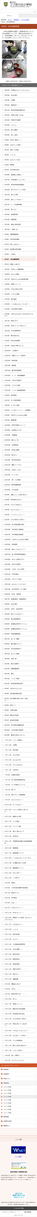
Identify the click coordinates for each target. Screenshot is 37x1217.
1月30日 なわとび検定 (11, 274)
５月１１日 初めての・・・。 (14, 974)
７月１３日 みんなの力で (12, 760)
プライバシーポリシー (9, 1212)
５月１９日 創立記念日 (12, 954)
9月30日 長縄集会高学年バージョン (16, 624)
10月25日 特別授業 (10, 544)
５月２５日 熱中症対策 (12, 934)
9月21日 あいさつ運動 (11, 654)
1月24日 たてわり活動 (11, 294)
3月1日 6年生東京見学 (11, 170)
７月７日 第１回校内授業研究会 (14, 780)
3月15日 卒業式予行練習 (12, 120)
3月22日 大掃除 (9, 100)
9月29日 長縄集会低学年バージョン (16, 629)
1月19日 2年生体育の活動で (13, 309)
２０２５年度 (7, 1087)
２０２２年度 (25, 19)
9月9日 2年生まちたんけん (13, 688)
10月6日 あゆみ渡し (11, 604)
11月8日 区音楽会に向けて (13, 499)
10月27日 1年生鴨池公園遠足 (14, 534)
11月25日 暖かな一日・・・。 (14, 440)
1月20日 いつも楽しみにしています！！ (17, 304)
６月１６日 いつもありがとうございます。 (18, 858)
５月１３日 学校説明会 (12, 964)
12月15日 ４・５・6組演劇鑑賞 (14, 375)
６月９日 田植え (9, 883)
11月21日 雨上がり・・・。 (13, 455)
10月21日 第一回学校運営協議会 (15, 554)
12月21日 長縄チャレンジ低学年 (15, 355)
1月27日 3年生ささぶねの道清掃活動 (16, 279)
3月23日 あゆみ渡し (11, 95)
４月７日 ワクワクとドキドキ (14, 1060)
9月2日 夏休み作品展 (11, 715)
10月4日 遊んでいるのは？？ (13, 614)
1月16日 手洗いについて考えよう (15, 326)
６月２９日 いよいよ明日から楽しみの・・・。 (16, 810)
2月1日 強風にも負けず (12, 264)
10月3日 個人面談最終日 (12, 619)
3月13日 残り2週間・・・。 (13, 130)
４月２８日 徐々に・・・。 (13, 999)
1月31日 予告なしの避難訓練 (13, 269)
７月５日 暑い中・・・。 (12, 789)
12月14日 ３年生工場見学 (12, 380)
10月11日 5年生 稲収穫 (12, 594)
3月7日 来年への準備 (11, 150)
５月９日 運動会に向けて (12, 984)
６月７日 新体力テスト (12, 893)
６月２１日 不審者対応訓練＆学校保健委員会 (18, 842)
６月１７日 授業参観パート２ (14, 853)
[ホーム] (18, 4)
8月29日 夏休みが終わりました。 (15, 735)
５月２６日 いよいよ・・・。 (14, 929)
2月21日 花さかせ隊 (11, 194)
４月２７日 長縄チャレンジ (13, 1004)
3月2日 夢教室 (9, 165)
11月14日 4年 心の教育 (12, 480)
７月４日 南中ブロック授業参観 (14, 795)
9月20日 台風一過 (10, 658)
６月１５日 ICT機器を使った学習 (15, 863)
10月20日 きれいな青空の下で (14, 559)
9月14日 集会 (9, 673)
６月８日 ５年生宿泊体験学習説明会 (16, 888)
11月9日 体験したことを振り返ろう (15, 494)
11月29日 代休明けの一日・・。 (14, 430)
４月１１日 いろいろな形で (13, 1050)
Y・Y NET (18, 1156)
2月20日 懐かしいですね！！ (13, 199)
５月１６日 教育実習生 (12, 959)
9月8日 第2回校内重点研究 (13, 693)
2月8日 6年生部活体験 (11, 239)
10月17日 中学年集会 (11, 574)
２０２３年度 (7, 1093)
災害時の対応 (7, 1121)
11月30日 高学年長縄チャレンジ (14, 425)
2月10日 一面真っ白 (11, 229)
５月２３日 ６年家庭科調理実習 (14, 944)
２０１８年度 (7, 1109)
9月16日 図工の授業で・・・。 (14, 664)
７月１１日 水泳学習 (11, 770)
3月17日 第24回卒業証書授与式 (14, 110)
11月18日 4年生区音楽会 (12, 460)
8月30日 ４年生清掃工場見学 (13, 730)
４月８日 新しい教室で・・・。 (14, 1055)
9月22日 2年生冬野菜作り (12, 649)
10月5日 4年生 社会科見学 (14, 609)
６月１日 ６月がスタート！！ (14, 907)
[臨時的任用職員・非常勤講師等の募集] (18, 1168)
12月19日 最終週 (10, 365)
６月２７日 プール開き (12, 821)
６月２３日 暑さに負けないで (14, 831)
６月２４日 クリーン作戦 (12, 826)
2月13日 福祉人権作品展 (12, 224)
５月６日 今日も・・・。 (12, 989)
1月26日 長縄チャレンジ (12, 284)
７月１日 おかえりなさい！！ (14, 799)
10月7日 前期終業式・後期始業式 (15, 599)
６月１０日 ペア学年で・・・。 (14, 878)
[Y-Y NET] (18, 1153)
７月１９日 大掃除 (10, 745)
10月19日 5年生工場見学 (12, 564)
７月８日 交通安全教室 (12, 775)
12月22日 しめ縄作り (11, 350)
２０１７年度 (7, 1113)
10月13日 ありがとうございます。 (15, 584)
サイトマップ (18, 1215)
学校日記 (16, 19)
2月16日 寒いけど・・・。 (13, 209)
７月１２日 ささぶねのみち (13, 765)
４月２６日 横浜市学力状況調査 (14, 1009)
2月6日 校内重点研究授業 (12, 249)
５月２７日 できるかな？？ (13, 924)
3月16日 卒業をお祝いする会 (13, 115)
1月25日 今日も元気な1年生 (13, 289)
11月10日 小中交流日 (11, 490)
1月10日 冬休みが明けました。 (14, 345)
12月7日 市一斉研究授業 (12, 400)
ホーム (9, 15)
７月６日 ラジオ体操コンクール (14, 785)
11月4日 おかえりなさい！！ (13, 509)
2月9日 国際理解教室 (11, 234)
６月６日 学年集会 (10, 898)
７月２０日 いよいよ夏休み (13, 740)
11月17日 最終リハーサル (12, 465)
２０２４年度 (7, 1090)
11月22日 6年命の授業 (11, 450)
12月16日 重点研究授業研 (12, 370)
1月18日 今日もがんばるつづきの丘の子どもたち (18, 315)
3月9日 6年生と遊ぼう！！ (13, 140)
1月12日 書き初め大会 (11, 335)
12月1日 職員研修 (10, 420)
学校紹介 (6, 1069)
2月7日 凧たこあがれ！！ (12, 244)
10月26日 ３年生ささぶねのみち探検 (16, 539)
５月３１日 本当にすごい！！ (14, 912)
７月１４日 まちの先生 (12, 755)
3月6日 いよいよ (10, 155)
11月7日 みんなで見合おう (13, 504)
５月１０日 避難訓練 (11, 979)
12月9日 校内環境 (10, 395)
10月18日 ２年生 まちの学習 (14, 569)
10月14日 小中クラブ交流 (12, 579)
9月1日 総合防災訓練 (11, 720)
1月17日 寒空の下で (11, 321)
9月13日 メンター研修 (11, 678)
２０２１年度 (7, 1100)
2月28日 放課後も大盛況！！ (13, 174)
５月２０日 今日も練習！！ (13, 949)
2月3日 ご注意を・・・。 (12, 254)
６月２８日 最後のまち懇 (12, 816)
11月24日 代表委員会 (11, 445)
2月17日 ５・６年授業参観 (13, 204)
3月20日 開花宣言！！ (11, 105)
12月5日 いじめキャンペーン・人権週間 (17, 410)
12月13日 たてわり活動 (12, 385)
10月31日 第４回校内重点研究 (14, 524)
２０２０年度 (7, 1103)
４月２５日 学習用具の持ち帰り (14, 1014)
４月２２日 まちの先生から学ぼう (15, 1019)
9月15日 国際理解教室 (11, 668)
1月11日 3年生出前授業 (12, 340)
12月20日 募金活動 (10, 360)
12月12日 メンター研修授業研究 (15, 390)
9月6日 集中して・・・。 (12, 705)
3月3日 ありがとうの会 (12, 160)
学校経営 (6, 1074)
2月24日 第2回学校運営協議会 (14, 184)
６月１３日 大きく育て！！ (13, 873)
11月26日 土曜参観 (10, 435)
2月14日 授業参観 (10, 219)
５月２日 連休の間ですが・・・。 (15, 994)
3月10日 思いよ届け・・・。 (13, 135)
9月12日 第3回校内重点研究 (13, 683)
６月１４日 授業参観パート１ (14, 868)
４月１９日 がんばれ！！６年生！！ (16, 1035)
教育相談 (6, 1116)
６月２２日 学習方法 (11, 836)
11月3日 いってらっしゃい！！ (14, 514)
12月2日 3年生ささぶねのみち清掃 (15, 415)
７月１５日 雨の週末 (11, 750)
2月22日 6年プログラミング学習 (15, 189)
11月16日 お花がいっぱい (12, 470)
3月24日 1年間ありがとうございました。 (17, 90)
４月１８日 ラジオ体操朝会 (13, 1040)
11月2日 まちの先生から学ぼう (14, 519)
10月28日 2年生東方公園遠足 (14, 529)
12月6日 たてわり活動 (11, 405)
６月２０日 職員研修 (11, 848)
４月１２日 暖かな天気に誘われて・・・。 (18, 1045)
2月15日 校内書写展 (11, 214)
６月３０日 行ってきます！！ (14, 804)
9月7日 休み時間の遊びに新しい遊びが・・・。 (16, 699)
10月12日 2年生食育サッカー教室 (15, 589)
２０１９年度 (7, 1106)
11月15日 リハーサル (11, 475)
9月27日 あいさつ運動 (11, 639)
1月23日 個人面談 (10, 299)
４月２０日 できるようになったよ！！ (16, 1030)
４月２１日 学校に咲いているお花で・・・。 (15, 1024)
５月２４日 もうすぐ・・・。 (14, 939)
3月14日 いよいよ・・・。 (13, 125)
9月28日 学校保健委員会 (12, 634)
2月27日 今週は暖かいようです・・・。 (17, 179)
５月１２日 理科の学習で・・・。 (15, 969)
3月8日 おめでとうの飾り (12, 145)
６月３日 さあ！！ (10, 902)
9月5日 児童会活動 (10, 710)
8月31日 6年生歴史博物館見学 (14, 725)
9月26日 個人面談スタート (13, 644)
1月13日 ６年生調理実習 (12, 330)
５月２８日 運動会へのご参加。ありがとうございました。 (18, 918)
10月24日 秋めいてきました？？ (15, 549)
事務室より (6, 1125)
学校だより (6, 1078)
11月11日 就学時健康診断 (12, 485)
